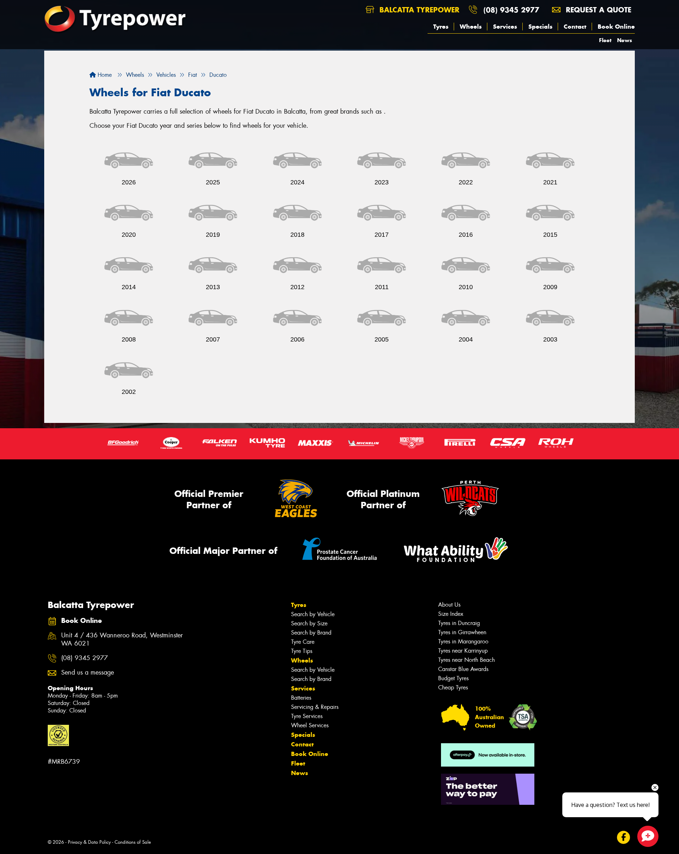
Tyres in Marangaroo (463, 641)
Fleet (605, 40)
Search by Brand (311, 632)
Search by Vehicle (313, 614)
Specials (540, 26)
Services (505, 26)
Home (104, 75)
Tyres (440, 26)
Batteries (301, 697)
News (624, 40)
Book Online (616, 26)
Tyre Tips (301, 651)
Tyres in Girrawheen (462, 632)
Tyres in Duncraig (459, 623)
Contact (575, 26)
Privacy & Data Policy (89, 842)
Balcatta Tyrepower (418, 9)
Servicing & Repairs (314, 707)
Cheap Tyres (453, 687)
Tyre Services (307, 716)
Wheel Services (310, 725)
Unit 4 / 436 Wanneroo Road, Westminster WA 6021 (122, 639)
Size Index (450, 614)
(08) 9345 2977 (511, 9)
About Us (449, 604)
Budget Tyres (453, 678)
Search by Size (309, 623)
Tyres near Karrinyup (463, 650)
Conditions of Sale (133, 842)
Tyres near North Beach (466, 660)
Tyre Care (302, 642)
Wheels (471, 26)
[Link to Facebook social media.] (623, 837)
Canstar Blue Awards (463, 669)
